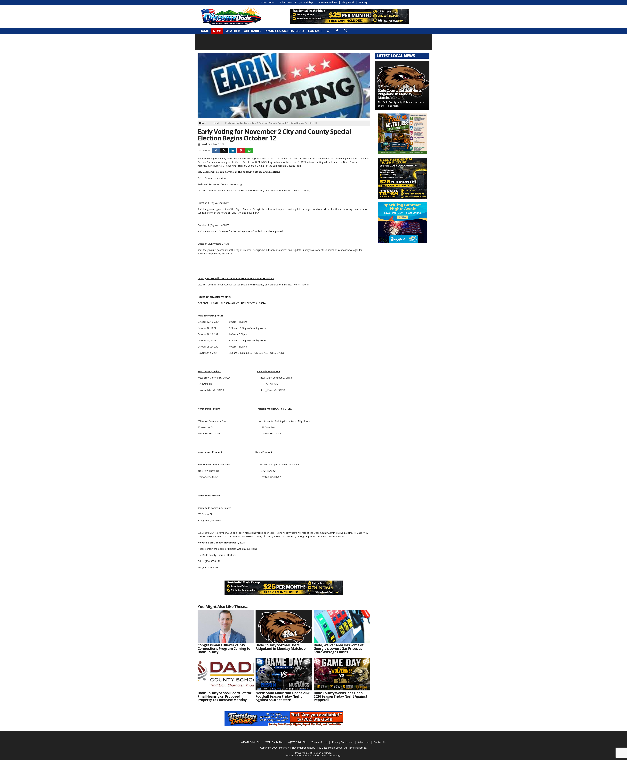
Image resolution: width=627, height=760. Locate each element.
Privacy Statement (342, 742)
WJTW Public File (297, 742)
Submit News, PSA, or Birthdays (296, 2)
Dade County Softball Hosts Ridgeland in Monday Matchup (400, 94)
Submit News (267, 2)
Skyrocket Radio (322, 752)
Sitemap (363, 2)
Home (204, 31)
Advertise (363, 742)
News (217, 31)
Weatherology (332, 755)
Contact (315, 31)
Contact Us (380, 742)
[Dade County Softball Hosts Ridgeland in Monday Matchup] (284, 626)
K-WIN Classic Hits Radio (284, 31)
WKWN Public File (250, 742)
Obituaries (252, 31)
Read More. (393, 105)
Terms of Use (319, 742)
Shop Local (348, 2)
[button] (328, 31)
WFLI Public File (274, 742)
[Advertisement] (349, 16)
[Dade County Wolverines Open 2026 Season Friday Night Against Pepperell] (342, 674)
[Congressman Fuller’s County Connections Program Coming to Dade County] (226, 626)
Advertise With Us (327, 2)
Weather (233, 31)
